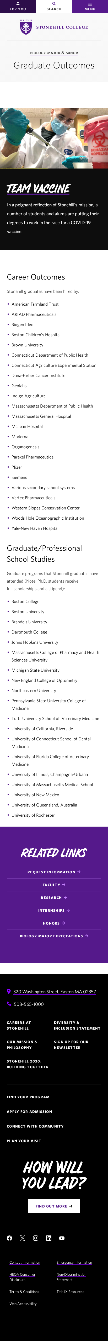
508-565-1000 (29, 1004)
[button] (18, 6)
